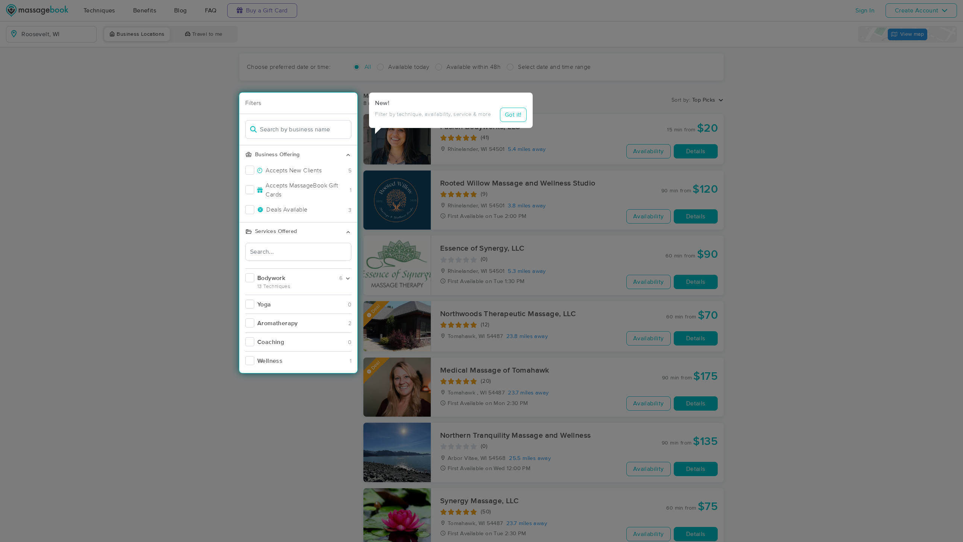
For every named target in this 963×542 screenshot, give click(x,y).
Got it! (513, 115)
